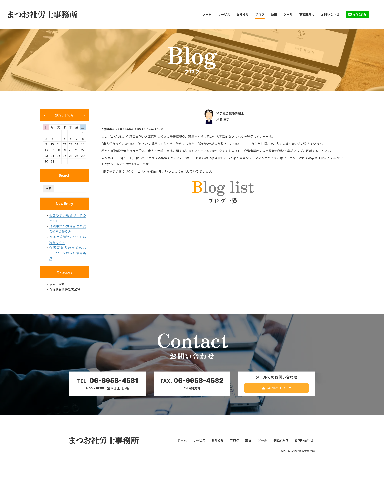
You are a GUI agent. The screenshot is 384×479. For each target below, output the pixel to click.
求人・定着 (57, 284)
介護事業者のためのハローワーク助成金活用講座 (67, 253)
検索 (49, 188)
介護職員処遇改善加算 (64, 289)
